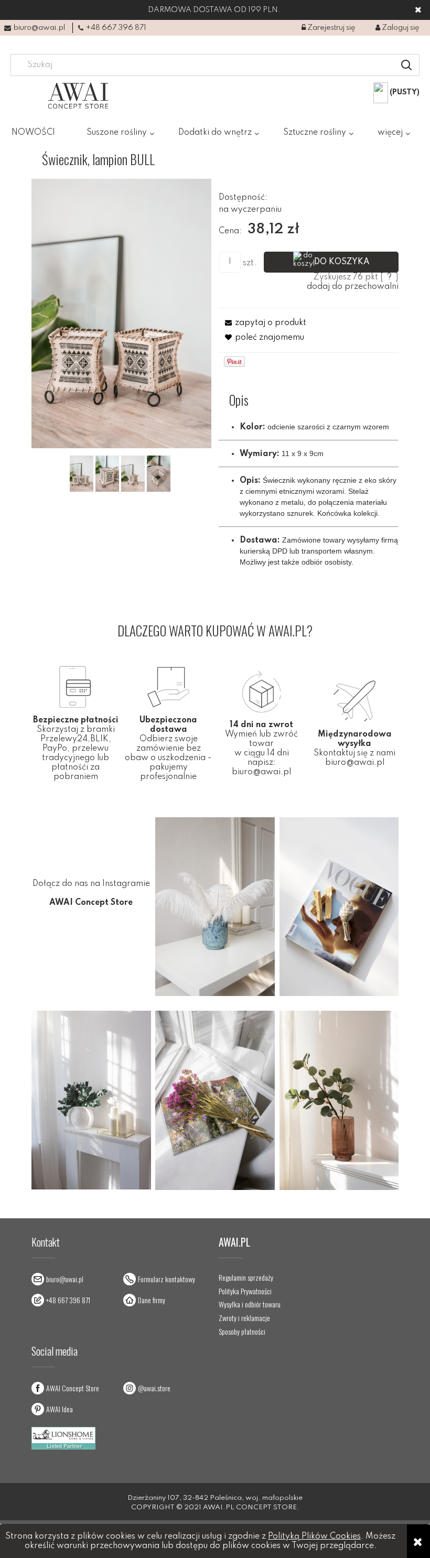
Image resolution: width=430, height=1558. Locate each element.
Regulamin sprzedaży (246, 1277)
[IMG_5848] (158, 473)
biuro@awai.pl (39, 27)
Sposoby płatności (242, 1331)
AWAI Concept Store (72, 1387)
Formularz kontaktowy (166, 1278)
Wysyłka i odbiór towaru (250, 1304)
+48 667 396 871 (116, 27)
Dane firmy (151, 1299)
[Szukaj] (406, 65)
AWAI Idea (59, 1408)
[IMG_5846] (133, 473)
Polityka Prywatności (245, 1291)
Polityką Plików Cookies (314, 1536)
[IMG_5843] (107, 473)
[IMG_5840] (81, 473)
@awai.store (154, 1387)
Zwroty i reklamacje (244, 1318)
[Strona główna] (77, 95)
